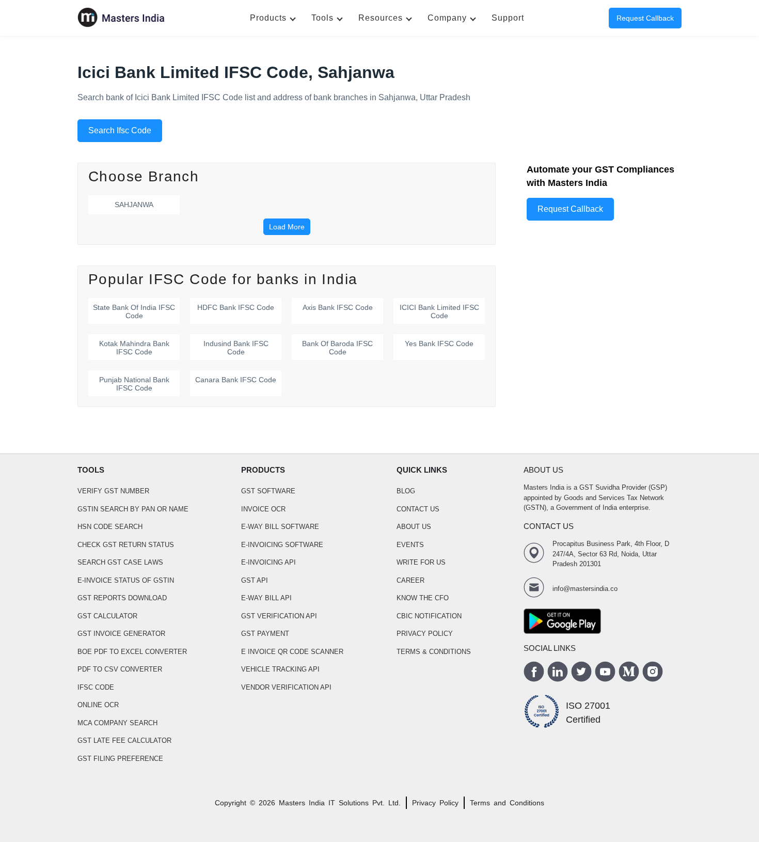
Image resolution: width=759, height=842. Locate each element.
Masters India (302, 803)
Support (508, 17)
